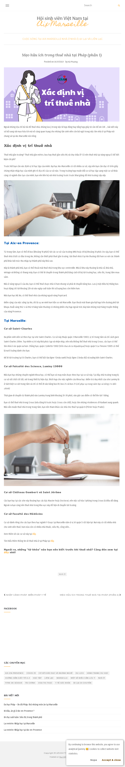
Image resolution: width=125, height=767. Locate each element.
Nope (93, 760)
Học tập (37, 678)
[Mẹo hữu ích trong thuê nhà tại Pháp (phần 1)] (61, 94)
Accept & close (111, 760)
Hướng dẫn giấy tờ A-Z (17, 678)
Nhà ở (66, 38)
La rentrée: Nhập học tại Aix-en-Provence (23, 730)
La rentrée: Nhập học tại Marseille (19, 723)
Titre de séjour (13, 683)
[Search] (119, 5)
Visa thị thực (45, 683)
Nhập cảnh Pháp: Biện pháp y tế (26, 595)
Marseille (62, 678)
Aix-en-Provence (14, 673)
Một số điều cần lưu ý (83, 678)
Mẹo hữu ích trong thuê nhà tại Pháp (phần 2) (89, 595)
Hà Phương (73, 62)
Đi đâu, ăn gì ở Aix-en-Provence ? (19, 711)
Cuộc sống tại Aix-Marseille (41, 38)
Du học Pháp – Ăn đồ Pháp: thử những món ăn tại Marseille (31, 704)
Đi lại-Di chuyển (82, 683)
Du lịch (80, 673)
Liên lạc (49, 678)
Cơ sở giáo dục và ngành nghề (56, 673)
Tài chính (30, 683)
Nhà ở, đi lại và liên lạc (86, 38)
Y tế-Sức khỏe (62, 683)
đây (7, 552)
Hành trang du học (97, 673)
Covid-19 (31, 673)
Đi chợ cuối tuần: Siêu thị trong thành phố (23, 717)
